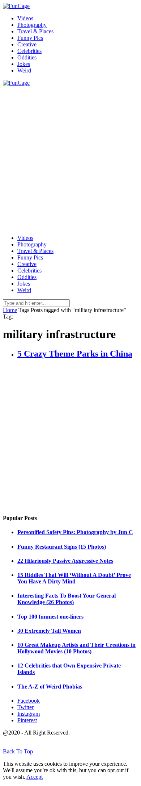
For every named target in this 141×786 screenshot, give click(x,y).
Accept (34, 777)
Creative (27, 44)
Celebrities (29, 51)
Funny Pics (30, 38)
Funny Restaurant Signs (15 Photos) (61, 547)
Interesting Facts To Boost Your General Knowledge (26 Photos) (66, 598)
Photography (32, 25)
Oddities (27, 57)
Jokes (23, 64)
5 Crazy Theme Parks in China (74, 353)
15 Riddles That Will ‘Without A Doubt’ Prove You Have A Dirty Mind (74, 578)
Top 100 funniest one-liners (50, 617)
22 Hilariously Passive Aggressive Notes (65, 561)
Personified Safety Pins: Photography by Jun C (75, 532)
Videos (25, 18)
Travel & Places (35, 31)
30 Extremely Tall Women (49, 631)
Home (10, 310)
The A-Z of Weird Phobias (49, 686)
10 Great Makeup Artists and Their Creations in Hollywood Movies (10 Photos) (76, 648)
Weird (24, 70)
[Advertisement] (70, 157)
